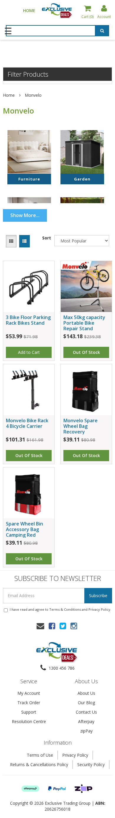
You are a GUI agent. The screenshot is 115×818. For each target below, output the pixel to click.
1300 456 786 (61, 668)
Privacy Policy (99, 609)
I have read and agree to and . (60, 609)
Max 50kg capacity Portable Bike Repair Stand (84, 323)
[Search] (102, 31)
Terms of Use (40, 755)
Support (28, 712)
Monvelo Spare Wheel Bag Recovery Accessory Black (81, 429)
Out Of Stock (86, 352)
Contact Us (86, 712)
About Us (86, 693)
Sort (46, 238)
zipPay (86, 731)
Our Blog (86, 702)
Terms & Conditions (65, 609)
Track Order (28, 702)
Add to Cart (29, 352)
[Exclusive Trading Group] (57, 10)
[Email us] (40, 625)
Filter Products (28, 74)
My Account (28, 693)
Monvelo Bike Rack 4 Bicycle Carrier (27, 423)
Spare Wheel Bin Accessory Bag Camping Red (24, 529)
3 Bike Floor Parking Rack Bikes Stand (28, 320)
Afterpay (86, 721)
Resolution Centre (29, 721)
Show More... (25, 215)
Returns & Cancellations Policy (39, 764)
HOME (29, 10)
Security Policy (91, 764)
